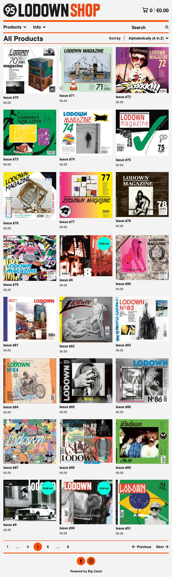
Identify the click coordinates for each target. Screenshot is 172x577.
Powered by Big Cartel (86, 571)
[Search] (167, 27)
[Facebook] (81, 561)
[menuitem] (14, 27)
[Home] (51, 10)
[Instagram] (91, 561)
